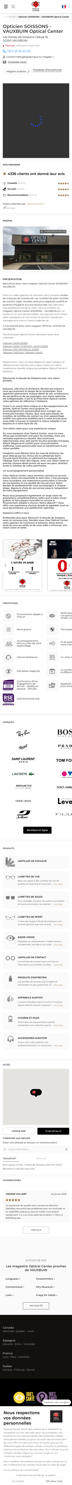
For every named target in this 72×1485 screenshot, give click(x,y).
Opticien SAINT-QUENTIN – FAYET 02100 (25, 346)
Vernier (30, 1370)
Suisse (7, 1366)
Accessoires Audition (32, 1038)
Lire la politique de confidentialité (21, 1470)
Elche (18, 1344)
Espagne (9, 1340)
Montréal (8, 1331)
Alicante (8, 1344)
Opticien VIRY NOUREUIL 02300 (21, 349)
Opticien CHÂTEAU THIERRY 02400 (23, 353)
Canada (8, 1328)
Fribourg (19, 1370)
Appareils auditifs (30, 998)
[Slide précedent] (5, 565)
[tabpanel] (36, 1167)
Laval (30, 1331)
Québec (20, 1331)
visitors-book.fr (35, 204)
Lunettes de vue (29, 877)
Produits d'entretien (32, 978)
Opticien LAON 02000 (15, 343)
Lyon (6, 1357)
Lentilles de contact (32, 957)
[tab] (19, 1159)
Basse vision (26, 937)
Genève (7, 1370)
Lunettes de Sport (30, 917)
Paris (13, 1357)
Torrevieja (29, 1344)
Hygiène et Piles (28, 1018)
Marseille (23, 1357)
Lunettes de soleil (30, 897)
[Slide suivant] (69, 565)
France (8, 1353)
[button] (6, 6)
